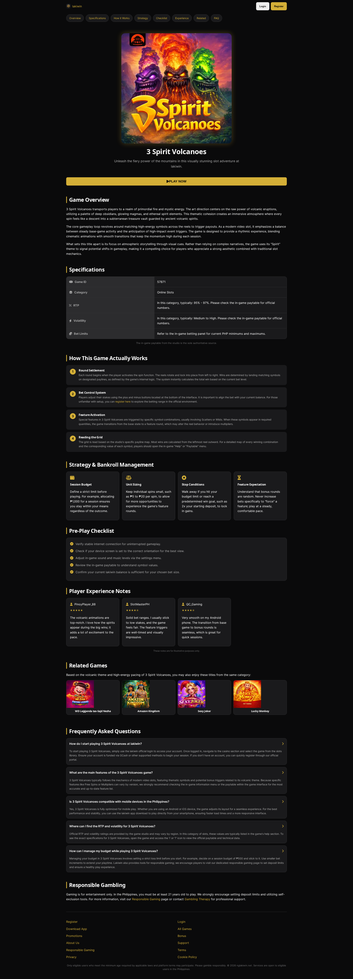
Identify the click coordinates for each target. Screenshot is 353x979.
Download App (76, 929)
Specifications (97, 18)
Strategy (143, 18)
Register (279, 6)
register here (123, 401)
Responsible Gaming (146, 899)
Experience (182, 18)
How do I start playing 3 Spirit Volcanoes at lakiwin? (105, 744)
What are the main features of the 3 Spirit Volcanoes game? (111, 772)
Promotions (74, 936)
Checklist (161, 18)
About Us (72, 943)
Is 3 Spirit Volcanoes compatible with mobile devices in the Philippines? (119, 801)
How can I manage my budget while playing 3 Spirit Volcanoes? (113, 851)
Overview (75, 18)
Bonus (182, 936)
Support (183, 943)
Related (201, 18)
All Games (185, 929)
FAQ (216, 18)
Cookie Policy (187, 957)
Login (262, 6)
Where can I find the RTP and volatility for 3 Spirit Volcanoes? (112, 826)
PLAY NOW (177, 181)
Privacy (71, 957)
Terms (182, 950)
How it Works (121, 18)
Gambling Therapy (197, 899)
